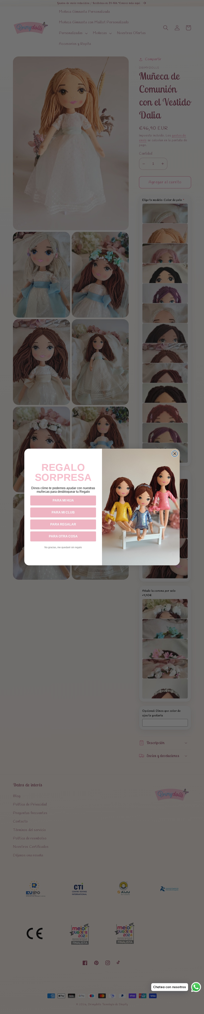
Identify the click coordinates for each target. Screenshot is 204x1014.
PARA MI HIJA (63, 500)
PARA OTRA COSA (63, 536)
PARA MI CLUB (63, 512)
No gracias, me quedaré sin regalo (63, 547)
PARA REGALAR (63, 524)
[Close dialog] (175, 454)
